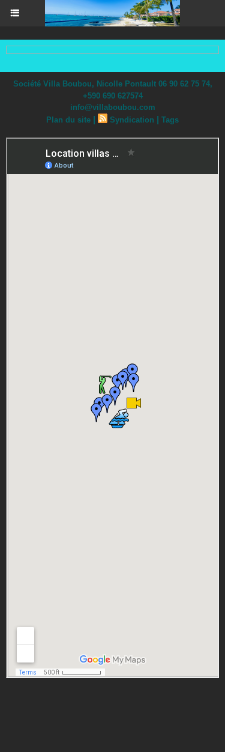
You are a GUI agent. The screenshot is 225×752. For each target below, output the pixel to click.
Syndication (132, 119)
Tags (170, 119)
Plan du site (68, 119)
